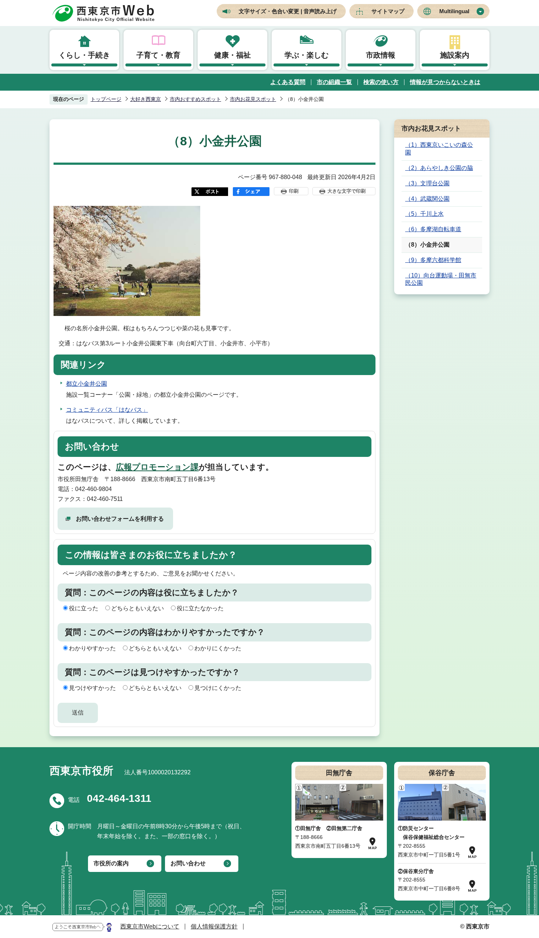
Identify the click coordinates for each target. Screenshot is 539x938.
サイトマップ (387, 11)
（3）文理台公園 (427, 183)
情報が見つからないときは (445, 82)
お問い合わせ (188, 863)
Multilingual (454, 11)
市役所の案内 (111, 863)
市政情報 (380, 55)
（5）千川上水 (424, 214)
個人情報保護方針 (214, 926)
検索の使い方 (381, 82)
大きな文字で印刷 (346, 191)
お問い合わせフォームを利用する (120, 519)
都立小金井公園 (86, 384)
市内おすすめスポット (195, 99)
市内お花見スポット (253, 99)
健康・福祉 (232, 55)
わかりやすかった (92, 648)
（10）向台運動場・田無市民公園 (440, 279)
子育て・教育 (158, 55)
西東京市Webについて (149, 926)
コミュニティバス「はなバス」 (107, 410)
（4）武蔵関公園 (427, 199)
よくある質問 (287, 82)
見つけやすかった (92, 688)
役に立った (83, 608)
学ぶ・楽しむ (307, 55)
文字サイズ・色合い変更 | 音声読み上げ (288, 11)
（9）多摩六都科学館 (433, 260)
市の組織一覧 (334, 82)
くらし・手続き (84, 55)
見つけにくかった (217, 688)
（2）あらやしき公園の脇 (439, 168)
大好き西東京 (145, 99)
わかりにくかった (217, 648)
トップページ (106, 99)
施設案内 (454, 55)
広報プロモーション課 (157, 467)
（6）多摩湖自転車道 (433, 229)
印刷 (293, 191)
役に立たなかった (200, 608)
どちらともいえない (137, 608)
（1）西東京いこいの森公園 (439, 149)
